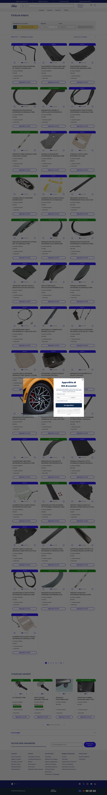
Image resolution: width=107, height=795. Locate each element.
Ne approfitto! (69, 405)
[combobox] (68, 401)
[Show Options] (80, 401)
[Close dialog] (82, 379)
